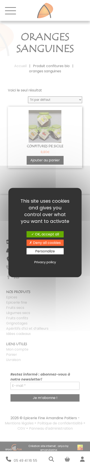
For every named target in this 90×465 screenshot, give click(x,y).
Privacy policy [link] (45, 262)
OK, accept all (46, 234)
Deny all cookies (46, 242)
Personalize (45, 251)
